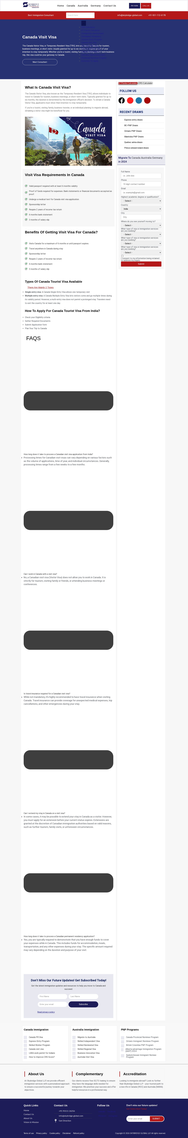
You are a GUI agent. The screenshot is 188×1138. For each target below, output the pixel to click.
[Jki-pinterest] (147, 100)
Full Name (125, 172)
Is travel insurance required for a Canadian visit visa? (47, 693)
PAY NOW (134, 6)
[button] (68, 401)
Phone (124, 180)
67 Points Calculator (127, 83)
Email (123, 189)
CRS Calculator (145, 83)
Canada (71, 5)
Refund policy (78, 1133)
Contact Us (109, 5)
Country (124, 205)
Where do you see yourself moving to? (138, 221)
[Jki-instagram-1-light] (130, 100)
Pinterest (102, 1116)
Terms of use (29, 1133)
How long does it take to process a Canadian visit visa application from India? (58, 454)
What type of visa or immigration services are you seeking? (139, 230)
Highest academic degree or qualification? (140, 197)
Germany (96, 5)
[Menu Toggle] (83, 23)
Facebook (111, 1112)
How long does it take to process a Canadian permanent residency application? (59, 936)
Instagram (113, 1116)
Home (60, 5)
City (123, 213)
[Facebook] (121, 100)
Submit (141, 264)
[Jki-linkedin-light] (139, 100)
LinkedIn (101, 1112)
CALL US (146, 6)
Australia (83, 5)
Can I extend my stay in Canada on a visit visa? (44, 813)
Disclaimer (67, 1133)
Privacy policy (41, 1133)
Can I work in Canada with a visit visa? (40, 574)
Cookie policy (54, 1133)
